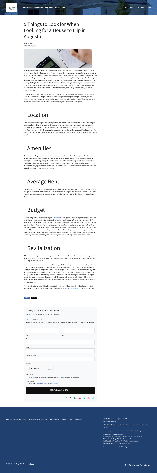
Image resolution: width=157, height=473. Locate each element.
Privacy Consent (31, 381)
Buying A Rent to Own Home (16, 419)
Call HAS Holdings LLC (74, 288)
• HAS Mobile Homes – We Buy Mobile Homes (116, 443)
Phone (28, 339)
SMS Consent (29, 375)
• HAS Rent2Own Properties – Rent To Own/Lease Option (120, 441)
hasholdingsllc (31, 46)
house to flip (58, 218)
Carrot (32, 464)
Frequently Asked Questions (38, 419)
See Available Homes (59, 390)
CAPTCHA (28, 364)
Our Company (54, 419)
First (27, 335)
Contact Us (129, 7)
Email (28, 347)
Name (28, 327)
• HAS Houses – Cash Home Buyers (113, 435)
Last (63, 335)
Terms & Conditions (41, 384)
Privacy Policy (53, 384)
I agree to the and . (43, 384)
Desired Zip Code (31, 356)
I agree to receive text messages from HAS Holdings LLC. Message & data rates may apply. (54, 377)
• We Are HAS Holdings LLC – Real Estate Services (118, 439)
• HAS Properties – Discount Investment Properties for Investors (122, 437)
